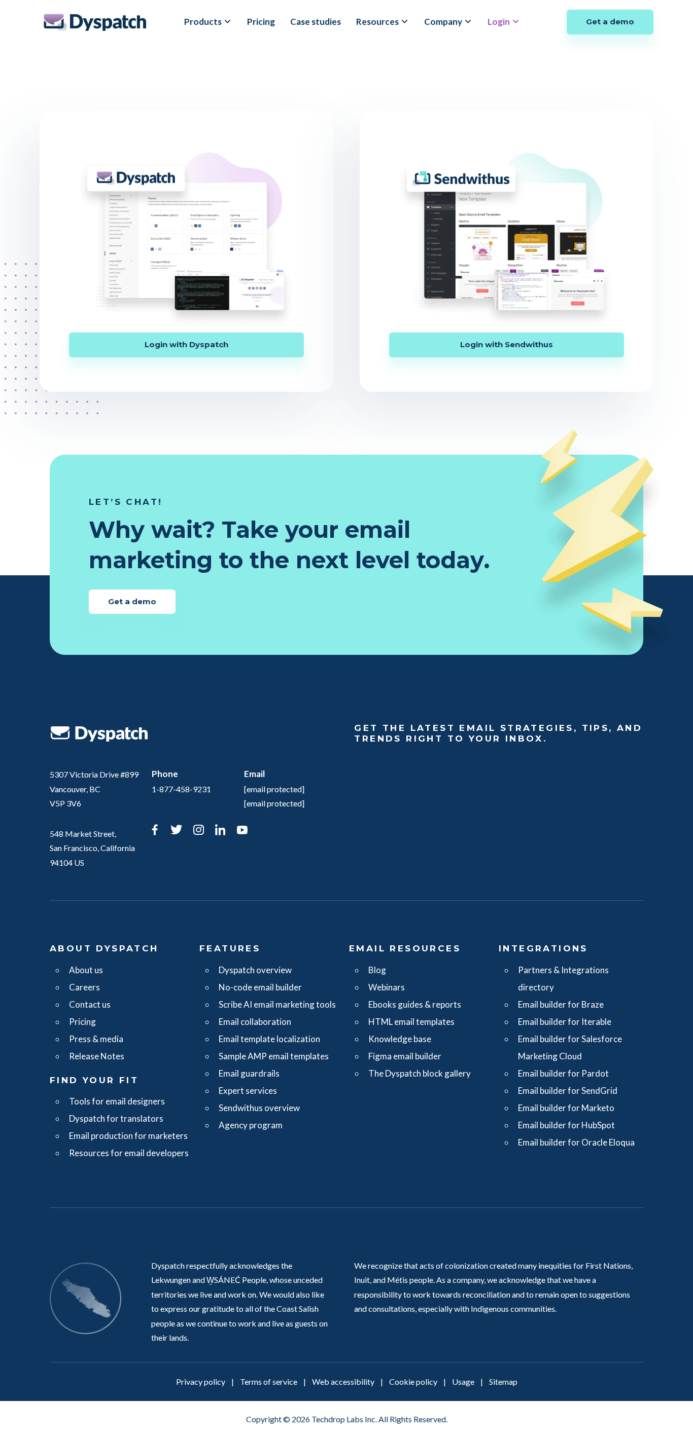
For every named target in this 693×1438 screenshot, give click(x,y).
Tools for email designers (117, 1101)
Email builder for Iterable (564, 1021)
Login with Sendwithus (506, 344)
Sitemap (503, 1381)
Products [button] (203, 21)
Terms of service (268, 1381)
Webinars (386, 987)
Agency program (251, 1125)
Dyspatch (95, 22)
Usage (463, 1381)
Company (443, 21)
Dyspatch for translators (116, 1118)
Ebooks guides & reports (414, 1004)
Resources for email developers (129, 1153)
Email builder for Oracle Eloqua (576, 1142)
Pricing (261, 21)
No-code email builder (260, 987)
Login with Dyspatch (186, 344)
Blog (377, 970)
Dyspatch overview (255, 970)
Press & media (96, 1039)
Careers (84, 987)
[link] (154, 831)
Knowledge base (399, 1039)
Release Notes (96, 1056)
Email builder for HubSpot (566, 1125)
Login (499, 21)
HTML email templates (411, 1021)
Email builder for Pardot (563, 1073)
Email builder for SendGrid (567, 1090)
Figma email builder (404, 1056)
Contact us (90, 1004)
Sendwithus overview (259, 1107)
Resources (377, 21)
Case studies (315, 21)
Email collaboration (255, 1021)
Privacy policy (200, 1381)
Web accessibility (343, 1381)
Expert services (248, 1090)
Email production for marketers (128, 1135)
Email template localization (269, 1039)
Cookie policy (413, 1381)
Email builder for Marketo (566, 1107)
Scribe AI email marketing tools (277, 1004)
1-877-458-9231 (181, 789)
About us (86, 970)
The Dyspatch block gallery (419, 1073)
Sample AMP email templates (274, 1056)
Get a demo (610, 21)
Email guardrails (249, 1073)
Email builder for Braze (561, 1004)
